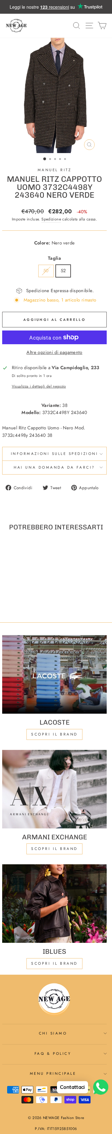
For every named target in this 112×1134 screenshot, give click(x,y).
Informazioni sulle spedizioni (54, 453)
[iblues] (54, 903)
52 (63, 270)
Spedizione (51, 219)
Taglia (54, 258)
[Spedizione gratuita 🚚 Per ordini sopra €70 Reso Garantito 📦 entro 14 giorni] (56, 7)
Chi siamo (53, 1033)
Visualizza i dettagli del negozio (39, 386)
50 (46, 270)
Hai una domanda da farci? (54, 467)
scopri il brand (54, 734)
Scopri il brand (54, 963)
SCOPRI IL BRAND (54, 849)
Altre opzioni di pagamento (54, 352)
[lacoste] (54, 674)
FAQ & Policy (53, 1053)
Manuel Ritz (55, 169)
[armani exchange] (54, 789)
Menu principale (53, 1073)
